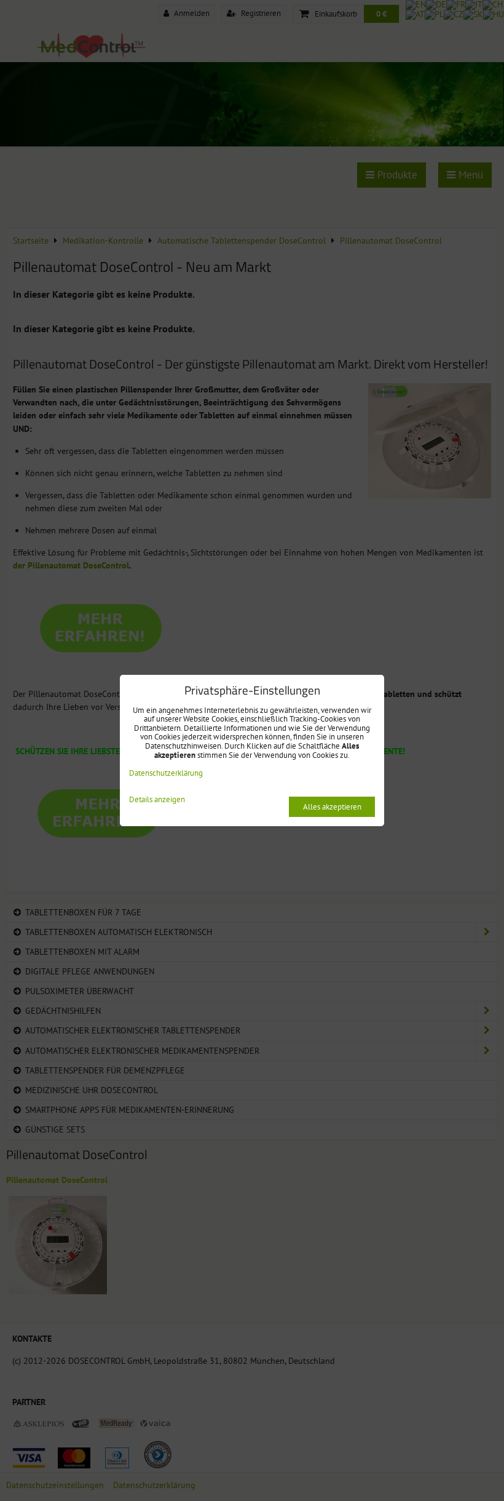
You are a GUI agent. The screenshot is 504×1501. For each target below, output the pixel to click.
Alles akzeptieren (332, 807)
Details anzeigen (157, 800)
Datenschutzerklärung (166, 773)
